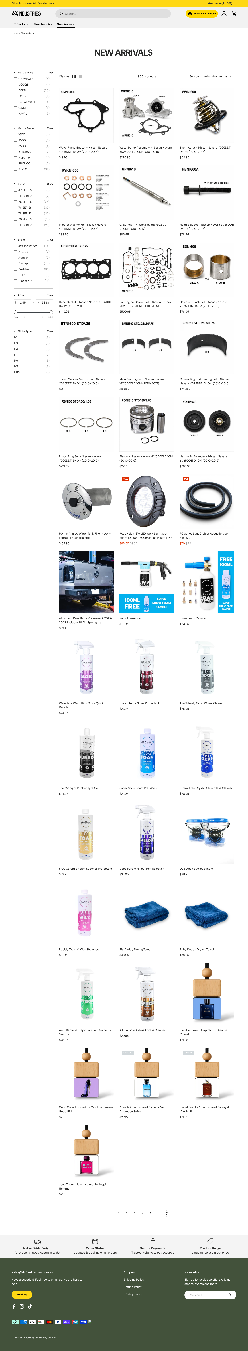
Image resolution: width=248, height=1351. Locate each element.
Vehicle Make (25, 72)
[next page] (174, 1213)
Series (21, 184)
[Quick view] (110, 139)
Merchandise (43, 24)
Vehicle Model (25, 128)
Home (15, 33)
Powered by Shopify (45, 1337)
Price (20, 295)
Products (18, 24)
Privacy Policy (133, 1294)
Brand (21, 239)
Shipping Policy (134, 1279)
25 (167, 1213)
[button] (234, 14)
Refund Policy (133, 1287)
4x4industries (27, 1337)
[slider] (15, 312)
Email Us (22, 1294)
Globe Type (24, 331)
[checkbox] (32, 79)
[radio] (74, 76)
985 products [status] (147, 76)
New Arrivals (66, 24)
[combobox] (113, 13)
